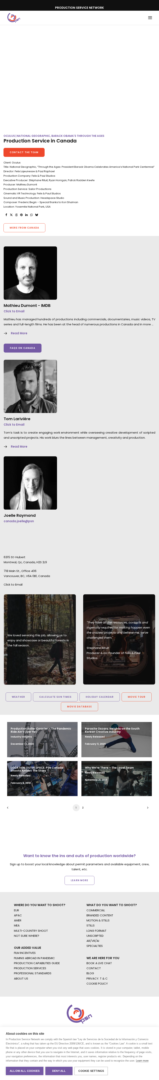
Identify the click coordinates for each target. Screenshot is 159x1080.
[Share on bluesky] (36, 215)
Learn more (142, 1060)
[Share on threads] (16, 215)
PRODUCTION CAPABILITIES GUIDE (37, 963)
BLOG (90, 973)
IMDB (46, 305)
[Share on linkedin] (26, 215)
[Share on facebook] (6, 215)
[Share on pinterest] (21, 215)
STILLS (90, 925)
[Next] (147, 809)
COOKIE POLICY (97, 983)
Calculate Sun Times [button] (55, 696)
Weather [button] (18, 696)
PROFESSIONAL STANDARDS (32, 973)
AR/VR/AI (92, 941)
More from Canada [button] (24, 227)
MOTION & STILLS (98, 920)
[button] (150, 18)
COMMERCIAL (95, 910)
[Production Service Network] (14, 17)
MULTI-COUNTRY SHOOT (31, 931)
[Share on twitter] (11, 215)
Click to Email (14, 311)
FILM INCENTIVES (25, 953)
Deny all (59, 1071)
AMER (17, 920)
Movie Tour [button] (136, 696)
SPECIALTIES (94, 946)
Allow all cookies (25, 1071)
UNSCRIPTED (95, 936)
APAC (18, 915)
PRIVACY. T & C (97, 978)
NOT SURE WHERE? (26, 936)
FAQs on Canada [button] (22, 348)
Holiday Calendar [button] (100, 696)
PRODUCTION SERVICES (30, 968)
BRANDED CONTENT (99, 915)
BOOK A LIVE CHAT (99, 963)
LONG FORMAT (96, 931)
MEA (17, 925)
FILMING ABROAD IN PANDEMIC (34, 958)
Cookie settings (91, 1071)
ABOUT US (21, 978)
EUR (16, 910)
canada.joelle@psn (19, 521)
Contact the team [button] (24, 152)
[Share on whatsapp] (31, 215)
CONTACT (93, 968)
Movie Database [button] (79, 706)
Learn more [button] (79, 880)
